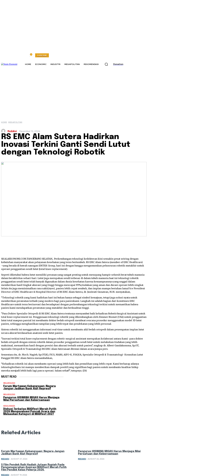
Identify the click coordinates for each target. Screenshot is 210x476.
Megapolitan (15, 122)
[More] (120, 245)
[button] (106, 64)
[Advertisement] (105, 91)
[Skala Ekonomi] (9, 64)
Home (4, 122)
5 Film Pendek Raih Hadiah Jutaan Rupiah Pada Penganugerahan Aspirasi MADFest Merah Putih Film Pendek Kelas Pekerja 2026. (34, 467)
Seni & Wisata (9, 406)
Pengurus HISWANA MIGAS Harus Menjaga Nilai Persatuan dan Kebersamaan (31, 398)
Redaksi (12, 131)
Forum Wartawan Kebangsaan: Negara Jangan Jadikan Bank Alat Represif (29, 387)
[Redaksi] (4, 131)
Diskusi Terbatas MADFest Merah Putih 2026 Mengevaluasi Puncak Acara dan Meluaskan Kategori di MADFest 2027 (29, 411)
